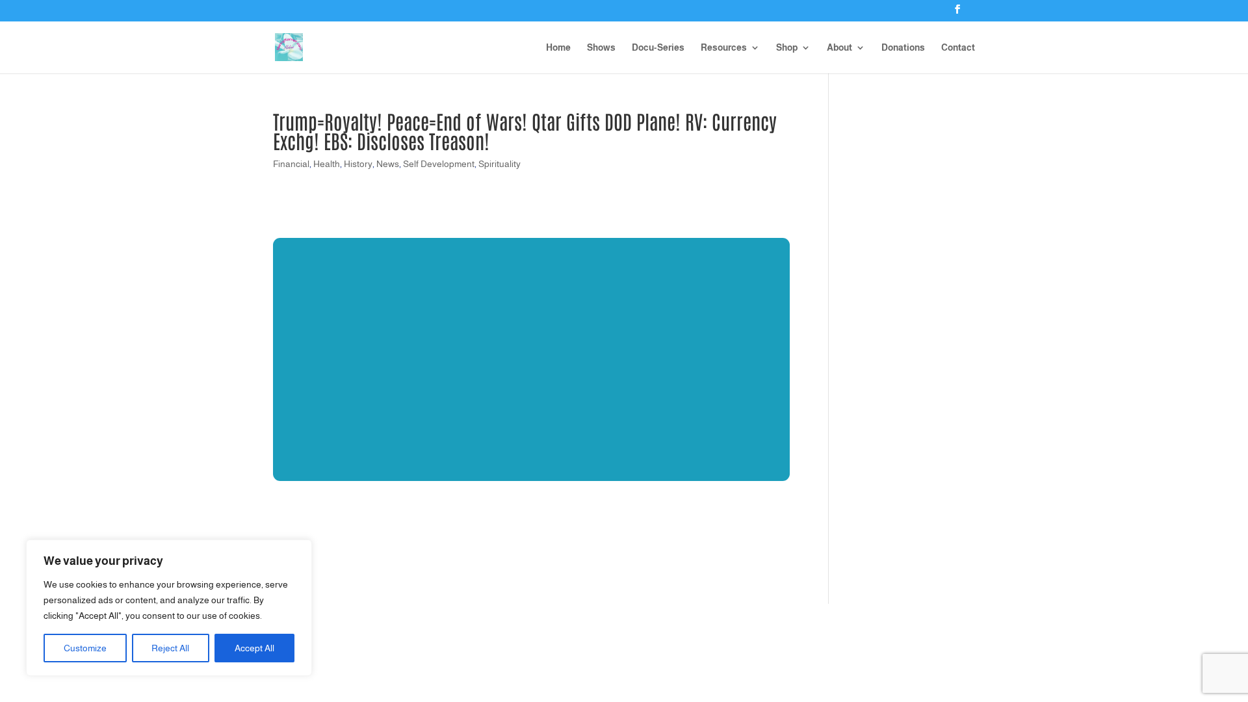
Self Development (438, 164)
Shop (787, 48)
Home (558, 48)
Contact (958, 48)
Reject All (170, 648)
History (358, 164)
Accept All (254, 648)
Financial (291, 164)
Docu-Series (658, 48)
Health (326, 164)
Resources (724, 48)
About (839, 48)
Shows (601, 48)
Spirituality (499, 164)
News (387, 164)
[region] (169, 608)
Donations (903, 48)
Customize (85, 648)
